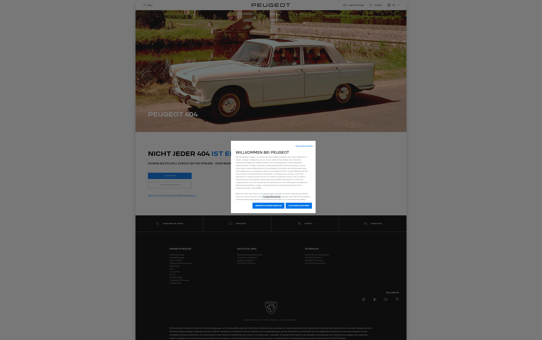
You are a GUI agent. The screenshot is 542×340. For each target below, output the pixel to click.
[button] (304, 146)
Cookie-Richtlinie (271, 196)
